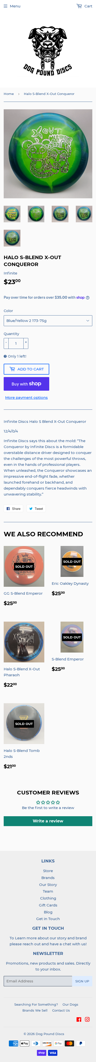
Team (48, 891)
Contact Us (61, 1010)
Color (8, 311)
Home (9, 94)
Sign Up (82, 981)
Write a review (48, 821)
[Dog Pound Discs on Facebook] (78, 1020)
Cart (87, 6)
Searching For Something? (36, 1004)
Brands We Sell (35, 1010)
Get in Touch (48, 918)
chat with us (74, 944)
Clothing (48, 898)
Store (48, 870)
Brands (48, 877)
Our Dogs (70, 1004)
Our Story (48, 884)
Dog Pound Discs (50, 1034)
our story (58, 938)
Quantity (11, 334)
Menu (15, 6)
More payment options (26, 397)
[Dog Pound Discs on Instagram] (87, 1020)
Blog (48, 912)
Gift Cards (48, 905)
